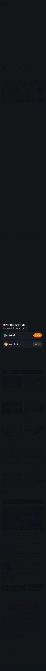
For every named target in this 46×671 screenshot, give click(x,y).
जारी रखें (37, 344)
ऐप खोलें (37, 335)
